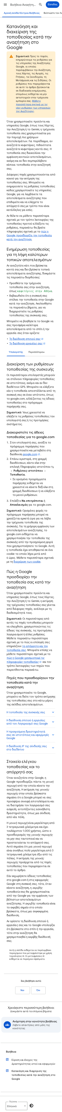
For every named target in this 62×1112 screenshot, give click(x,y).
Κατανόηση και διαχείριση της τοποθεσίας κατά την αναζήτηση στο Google (33, 1075)
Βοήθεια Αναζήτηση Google (23, 5)
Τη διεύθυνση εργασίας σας (25, 343)
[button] (5, 5)
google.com (30, 454)
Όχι (38, 990)
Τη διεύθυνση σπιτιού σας (25, 339)
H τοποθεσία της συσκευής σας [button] (25, 712)
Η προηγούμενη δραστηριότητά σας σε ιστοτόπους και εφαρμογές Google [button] (27, 735)
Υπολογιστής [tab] (16, 352)
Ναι (22, 990)
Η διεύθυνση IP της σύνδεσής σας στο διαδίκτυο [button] (26, 748)
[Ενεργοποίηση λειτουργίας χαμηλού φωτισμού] (31, 1106)
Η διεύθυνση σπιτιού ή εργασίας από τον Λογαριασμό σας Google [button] (27, 722)
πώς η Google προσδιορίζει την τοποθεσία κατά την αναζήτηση (29, 235)
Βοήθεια (11, 1051)
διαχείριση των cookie (27, 561)
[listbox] (36, 352)
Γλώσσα (13, 1101)
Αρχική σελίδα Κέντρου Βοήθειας (22, 13)
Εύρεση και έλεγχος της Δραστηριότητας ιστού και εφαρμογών (33, 1061)
